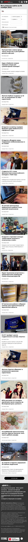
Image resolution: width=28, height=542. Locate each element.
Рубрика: (4, 19)
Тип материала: (5, 16)
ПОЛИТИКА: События (7, 281)
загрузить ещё (14, 478)
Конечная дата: (5, 24)
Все (3, 11)
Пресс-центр (19, 488)
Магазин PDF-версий (14, 490)
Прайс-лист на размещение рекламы (12, 493)
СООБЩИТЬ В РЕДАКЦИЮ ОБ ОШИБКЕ (11, 498)
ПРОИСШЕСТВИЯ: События (9, 378)
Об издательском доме (8, 488)
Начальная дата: (5, 22)
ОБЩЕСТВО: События (8, 73)
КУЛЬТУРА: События (7, 58)
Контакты (4, 490)
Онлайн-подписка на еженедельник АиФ (13, 491)
